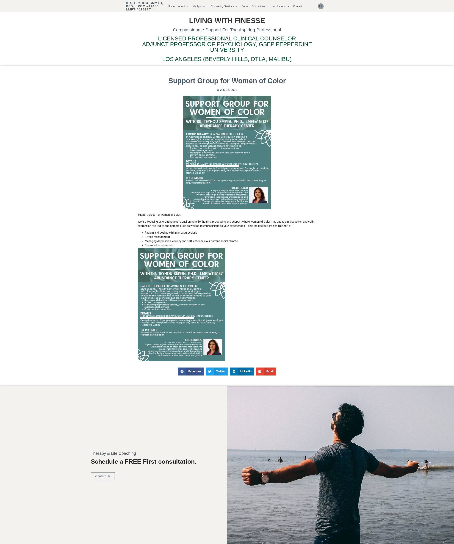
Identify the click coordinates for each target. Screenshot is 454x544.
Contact (297, 6)
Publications (258, 6)
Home (171, 6)
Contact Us (102, 476)
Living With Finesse (227, 20)
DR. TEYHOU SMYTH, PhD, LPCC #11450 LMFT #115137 (144, 6)
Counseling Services (222, 6)
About (181, 6)
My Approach (200, 6)
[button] (321, 6)
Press (245, 6)
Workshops (279, 6)
